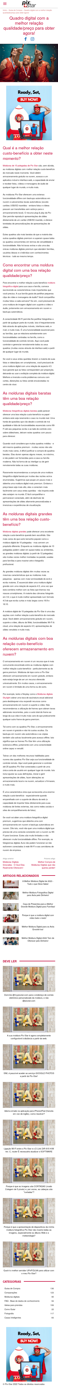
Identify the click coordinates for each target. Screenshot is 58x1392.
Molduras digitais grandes (14, 531)
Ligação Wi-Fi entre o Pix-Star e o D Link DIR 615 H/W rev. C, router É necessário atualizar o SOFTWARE (29, 1150)
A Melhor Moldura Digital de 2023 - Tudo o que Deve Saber (37, 882)
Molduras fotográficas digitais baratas (20, 410)
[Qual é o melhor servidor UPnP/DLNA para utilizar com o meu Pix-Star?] (29, 1254)
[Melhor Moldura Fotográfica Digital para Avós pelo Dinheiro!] (11, 896)
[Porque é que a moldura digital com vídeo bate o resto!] (11, 918)
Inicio (5, 10)
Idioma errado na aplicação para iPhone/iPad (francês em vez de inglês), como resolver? (28, 1112)
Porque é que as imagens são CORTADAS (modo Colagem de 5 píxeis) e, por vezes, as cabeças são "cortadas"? (29, 1189)
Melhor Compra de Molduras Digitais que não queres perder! (43, 864)
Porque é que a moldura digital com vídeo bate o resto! (38, 916)
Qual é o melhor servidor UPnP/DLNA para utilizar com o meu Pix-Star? (29, 1272)
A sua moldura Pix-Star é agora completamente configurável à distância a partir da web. (29, 1037)
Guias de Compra (15, 10)
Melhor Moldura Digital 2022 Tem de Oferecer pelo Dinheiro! (38, 939)
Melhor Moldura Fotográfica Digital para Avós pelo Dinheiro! (38, 894)
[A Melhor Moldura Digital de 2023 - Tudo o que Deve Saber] (11, 884)
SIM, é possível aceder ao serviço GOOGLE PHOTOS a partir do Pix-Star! (29, 1074)
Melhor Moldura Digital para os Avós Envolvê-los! (38, 928)
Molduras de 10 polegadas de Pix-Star (20, 165)
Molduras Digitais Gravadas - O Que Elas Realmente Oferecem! (14, 864)
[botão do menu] (5, 4)
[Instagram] (32, 39)
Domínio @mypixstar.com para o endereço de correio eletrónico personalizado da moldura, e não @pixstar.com (28, 997)
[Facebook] (25, 39)
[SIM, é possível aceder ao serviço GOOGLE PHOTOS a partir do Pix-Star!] (29, 1057)
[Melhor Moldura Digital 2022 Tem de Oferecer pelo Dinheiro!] (11, 941)
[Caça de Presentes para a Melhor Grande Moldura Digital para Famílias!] (11, 907)
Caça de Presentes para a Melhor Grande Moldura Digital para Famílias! (38, 905)
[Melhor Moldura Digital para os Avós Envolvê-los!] (11, 930)
